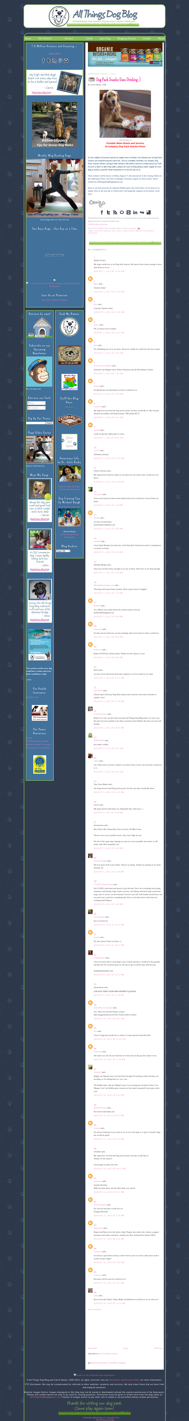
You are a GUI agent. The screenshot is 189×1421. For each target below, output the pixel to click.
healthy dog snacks (132, 231)
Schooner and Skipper (102, 366)
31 (95, 934)
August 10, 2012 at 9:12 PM (109, 1115)
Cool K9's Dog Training (103, 884)
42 (95, 1201)
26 (95, 801)
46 (95, 1292)
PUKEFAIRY (99, 740)
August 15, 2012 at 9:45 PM (109, 1239)
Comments (33, 408)
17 (95, 602)
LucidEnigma (99, 917)
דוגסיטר (97, 450)
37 (95, 1069)
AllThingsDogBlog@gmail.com (45, 1397)
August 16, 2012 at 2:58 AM (109, 1262)
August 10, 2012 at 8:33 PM (109, 1095)
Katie (96, 1296)
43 (95, 1225)
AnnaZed (97, 1072)
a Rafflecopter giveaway (97, 224)
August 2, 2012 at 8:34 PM (108, 617)
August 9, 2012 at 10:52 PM (109, 975)
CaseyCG (97, 407)
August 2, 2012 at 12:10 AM (109, 271)
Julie (95, 345)
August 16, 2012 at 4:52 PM (109, 1283)
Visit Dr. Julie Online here (69, 489)
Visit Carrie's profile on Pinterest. (54, 300)
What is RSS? (54, 54)
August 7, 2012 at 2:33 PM (108, 848)
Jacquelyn (98, 494)
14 (95, 538)
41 (95, 1178)
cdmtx (96, 761)
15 (95, 561)
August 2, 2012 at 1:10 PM (108, 505)
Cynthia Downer (100, 714)
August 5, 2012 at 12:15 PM (109, 792)
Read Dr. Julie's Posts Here (69, 487)
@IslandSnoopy (100, 1108)
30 (95, 913)
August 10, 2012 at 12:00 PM (109, 1059)
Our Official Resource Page (37, 741)
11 (95, 467)
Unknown (98, 629)
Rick (95, 304)
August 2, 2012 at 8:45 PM (108, 657)
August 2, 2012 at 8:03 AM (108, 438)
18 (95, 626)
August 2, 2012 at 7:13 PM (108, 593)
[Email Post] (138, 228)
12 (95, 491)
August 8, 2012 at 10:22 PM (109, 925)
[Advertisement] (107, 1329)
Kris (95, 1031)
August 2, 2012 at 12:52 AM (109, 333)
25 (95, 781)
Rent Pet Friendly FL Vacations (38, 744)
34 (95, 1004)
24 (95, 757)
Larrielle (97, 541)
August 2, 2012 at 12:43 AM (109, 292)
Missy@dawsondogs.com (104, 585)
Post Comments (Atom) (108, 1354)
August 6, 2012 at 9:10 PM (108, 813)
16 (95, 582)
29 (95, 881)
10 (95, 447)
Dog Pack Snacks (103, 231)
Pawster (29, 738)
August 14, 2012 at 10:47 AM (110, 1169)
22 (95, 710)
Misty (96, 284)
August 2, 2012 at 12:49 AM (109, 312)
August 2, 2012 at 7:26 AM (108, 353)
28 (95, 857)
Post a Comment (94, 1309)
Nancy (96, 325)
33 (95, 984)
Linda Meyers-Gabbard (103, 1008)
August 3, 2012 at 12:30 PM (109, 701)
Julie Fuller (98, 690)
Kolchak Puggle (100, 861)
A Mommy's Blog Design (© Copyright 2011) (101, 1418)
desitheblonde (99, 958)
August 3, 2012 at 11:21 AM (109, 678)
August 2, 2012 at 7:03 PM (108, 573)
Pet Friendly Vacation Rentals (38, 748)
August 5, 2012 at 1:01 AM (108, 772)
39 (95, 1125)
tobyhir (97, 937)
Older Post (158, 1348)
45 (95, 1272)
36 (95, 1048)
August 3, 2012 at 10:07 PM (109, 728)
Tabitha (97, 518)
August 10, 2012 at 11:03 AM (110, 1039)
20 (95, 667)
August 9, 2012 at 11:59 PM (109, 995)
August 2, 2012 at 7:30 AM (108, 373)
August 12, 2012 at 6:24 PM (109, 1139)
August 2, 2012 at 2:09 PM (108, 529)
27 (95, 822)
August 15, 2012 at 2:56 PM (109, 1215)
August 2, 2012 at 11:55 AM (109, 458)
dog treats (117, 231)
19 (95, 646)
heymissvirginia (100, 1205)
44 (95, 1248)
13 (95, 514)
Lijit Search (69, 407)
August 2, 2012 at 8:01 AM (108, 417)
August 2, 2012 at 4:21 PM (108, 552)
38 (95, 1104)
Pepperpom (98, 1228)
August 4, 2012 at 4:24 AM (108, 748)
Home (125, 1348)
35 (95, 1028)
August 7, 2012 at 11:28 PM (109, 872)
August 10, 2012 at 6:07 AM (109, 1019)
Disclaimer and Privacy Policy (124, 1380)
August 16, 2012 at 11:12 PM (109, 1303)
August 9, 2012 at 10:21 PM (109, 945)
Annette (97, 1128)
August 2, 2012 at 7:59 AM (108, 394)
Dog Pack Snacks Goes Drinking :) (118, 79)
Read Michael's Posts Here (69, 507)
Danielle (97, 606)
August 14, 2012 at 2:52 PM (109, 1192)
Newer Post (92, 1348)
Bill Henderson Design (105, 1420)
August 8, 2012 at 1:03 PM (108, 904)
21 (95, 687)
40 (95, 1148)
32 (95, 954)
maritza (97, 386)
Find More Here (32, 697)
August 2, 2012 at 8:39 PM (108, 637)
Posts (31, 403)
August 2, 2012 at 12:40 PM (109, 482)
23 (95, 737)
